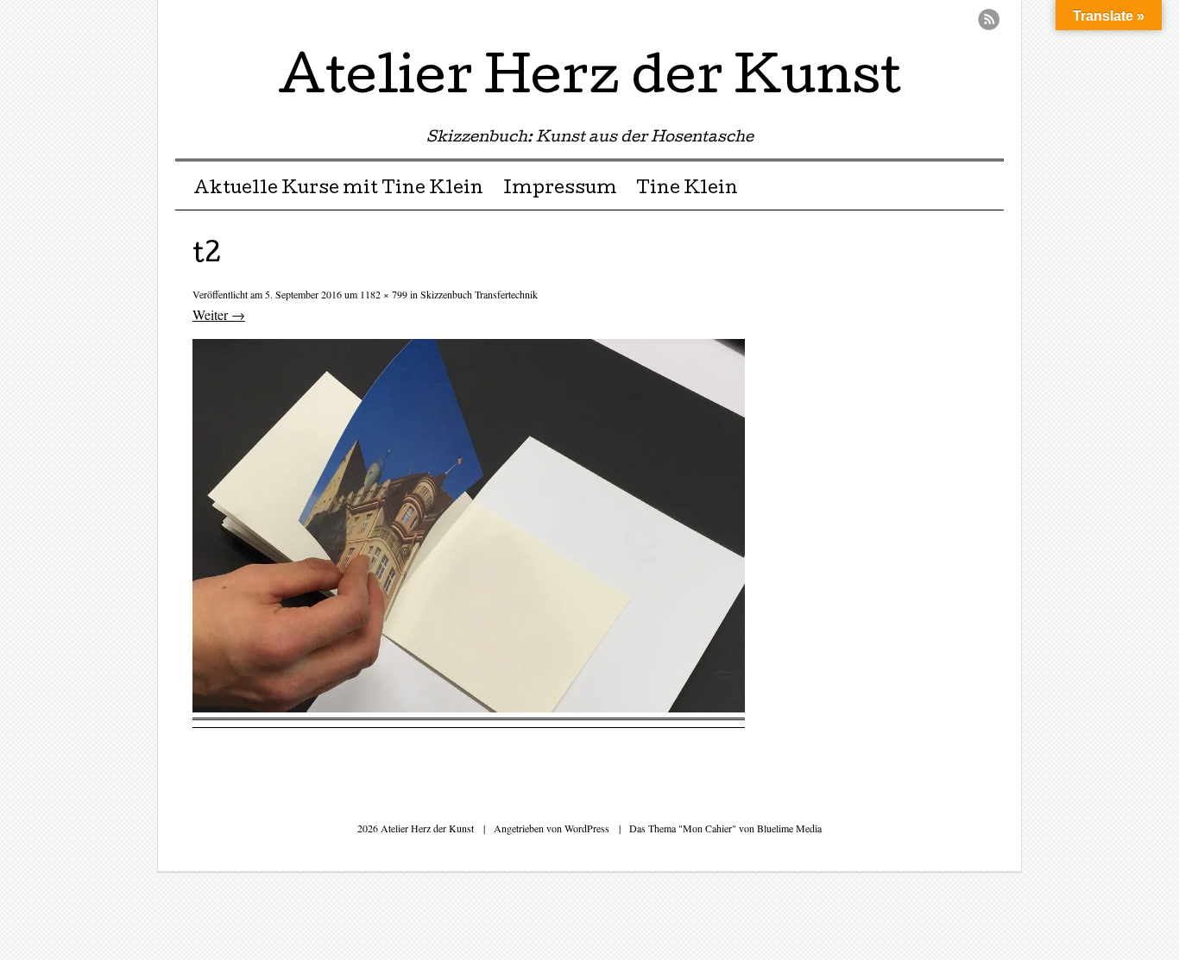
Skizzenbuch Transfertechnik (479, 294)
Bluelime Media (789, 828)
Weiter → (218, 314)
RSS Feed (988, 19)
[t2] (468, 707)
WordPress (586, 828)
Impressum (560, 189)
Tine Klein (687, 189)
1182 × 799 (383, 294)
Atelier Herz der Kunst (589, 81)
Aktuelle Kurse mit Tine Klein (338, 189)
